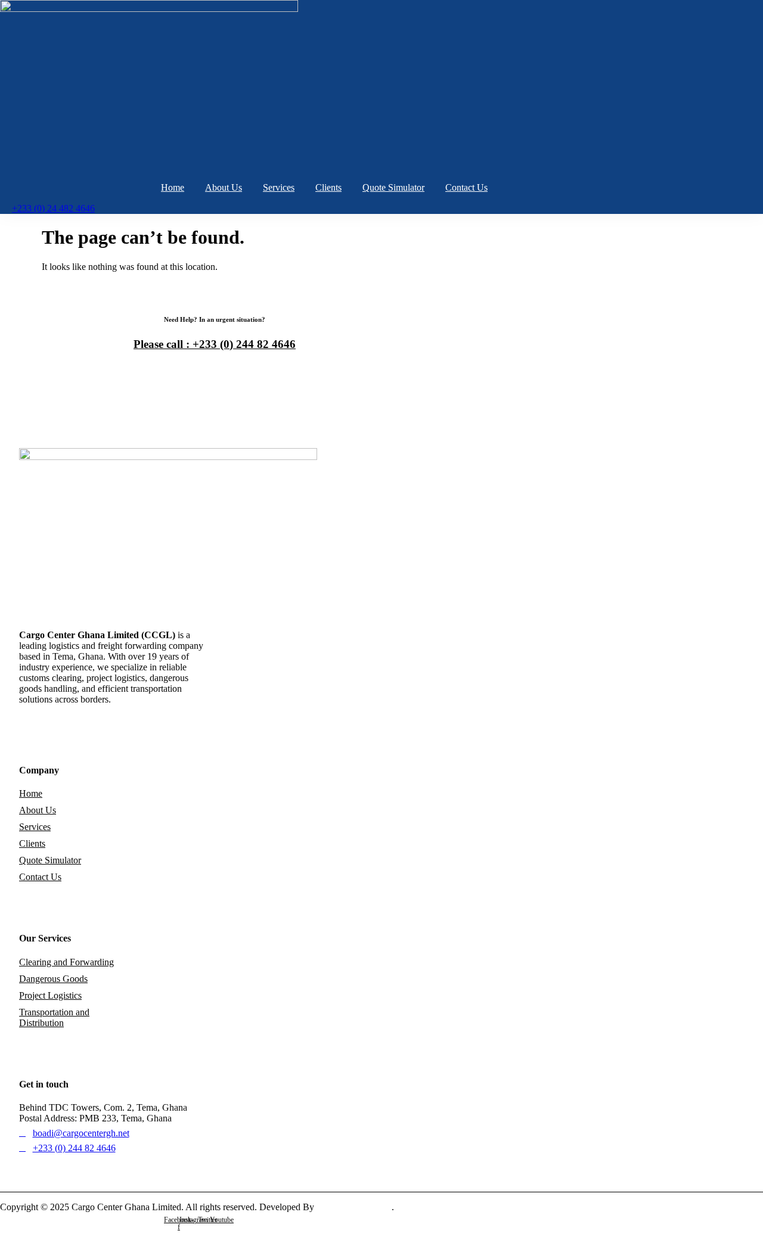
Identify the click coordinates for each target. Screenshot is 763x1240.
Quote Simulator (393, 187)
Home (172, 187)
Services (278, 187)
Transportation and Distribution (54, 1017)
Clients (328, 187)
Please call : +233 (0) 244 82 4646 (215, 344)
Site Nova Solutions (354, 1207)
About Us (223, 187)
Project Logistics (50, 995)
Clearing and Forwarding (66, 962)
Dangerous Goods (53, 979)
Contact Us (466, 187)
